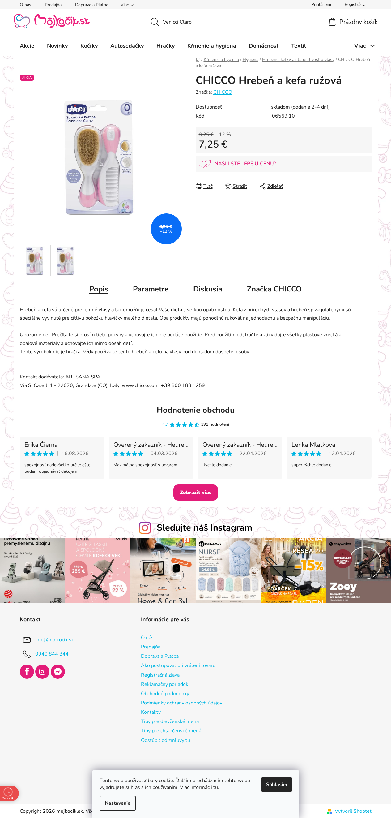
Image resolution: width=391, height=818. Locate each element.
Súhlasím (276, 784)
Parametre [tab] (150, 289)
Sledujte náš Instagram (204, 528)
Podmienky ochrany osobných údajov (181, 703)
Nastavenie (117, 803)
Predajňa (53, 5)
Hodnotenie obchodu (196, 410)
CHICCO (222, 92)
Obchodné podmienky (165, 693)
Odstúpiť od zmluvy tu (165, 740)
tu (215, 787)
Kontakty (151, 712)
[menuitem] (27, 45)
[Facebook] (27, 672)
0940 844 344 (52, 654)
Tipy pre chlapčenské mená (171, 730)
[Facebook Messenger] (58, 672)
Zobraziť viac (195, 492)
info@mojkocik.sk (54, 639)
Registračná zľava (160, 675)
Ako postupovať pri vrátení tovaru (178, 665)
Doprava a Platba (91, 5)
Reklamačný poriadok (164, 684)
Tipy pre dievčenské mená (170, 721)
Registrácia (355, 4)
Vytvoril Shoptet (353, 811)
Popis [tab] (98, 289)
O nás (25, 5)
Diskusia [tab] (207, 289)
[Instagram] (42, 672)
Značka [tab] (274, 289)
